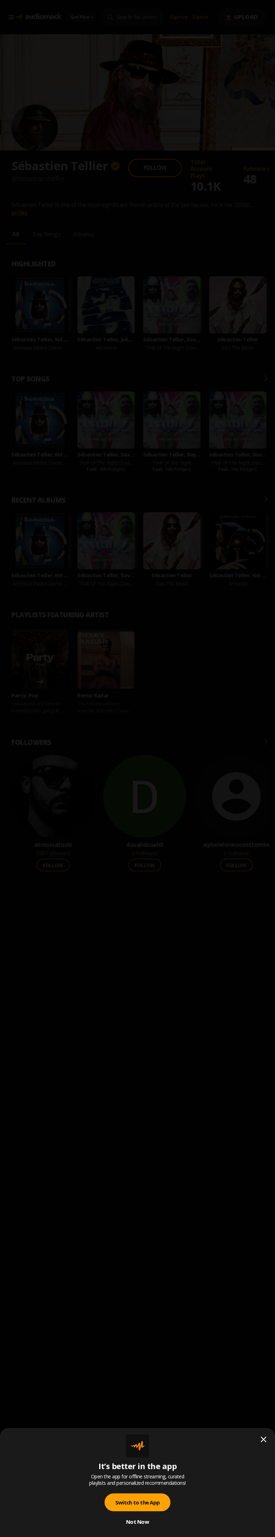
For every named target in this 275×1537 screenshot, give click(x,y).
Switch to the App (137, 1502)
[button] (137, 768)
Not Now (137, 1521)
